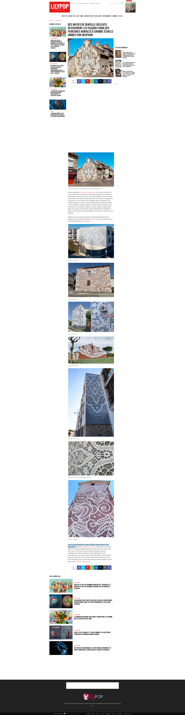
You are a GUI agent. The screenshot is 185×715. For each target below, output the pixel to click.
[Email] (100, 81)
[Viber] (109, 81)
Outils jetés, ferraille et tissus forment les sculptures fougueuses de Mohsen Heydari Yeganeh (92, 633)
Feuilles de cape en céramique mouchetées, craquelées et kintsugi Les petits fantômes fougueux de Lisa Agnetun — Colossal (130, 7)
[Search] (122, 3)
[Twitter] (83, 81)
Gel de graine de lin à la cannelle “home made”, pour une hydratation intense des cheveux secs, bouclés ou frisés (128, 55)
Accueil (51, 20)
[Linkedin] (96, 81)
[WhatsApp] (92, 81)
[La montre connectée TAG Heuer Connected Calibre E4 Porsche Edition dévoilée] (57, 105)
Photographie (120, 713)
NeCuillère (82, 192)
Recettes (88, 713)
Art (99, 713)
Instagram (87, 221)
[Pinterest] (87, 81)
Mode (102, 713)
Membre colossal (89, 547)
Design (93, 713)
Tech (52, 111)
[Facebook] (79, 81)
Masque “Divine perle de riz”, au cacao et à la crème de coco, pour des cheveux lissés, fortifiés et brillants (128, 74)
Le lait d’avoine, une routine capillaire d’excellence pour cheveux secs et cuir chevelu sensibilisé (128, 64)
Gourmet (126, 713)
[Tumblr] (105, 81)
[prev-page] (116, 80)
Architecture (107, 713)
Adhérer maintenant (83, 561)
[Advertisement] (97, 9)
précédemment (91, 192)
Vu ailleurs (129, 0)
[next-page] (118, 80)
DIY (123, 50)
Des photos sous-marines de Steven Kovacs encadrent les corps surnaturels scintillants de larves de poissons (92, 649)
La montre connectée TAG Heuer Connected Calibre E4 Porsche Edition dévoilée (58, 114)
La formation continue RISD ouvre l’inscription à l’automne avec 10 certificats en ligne (58, 93)
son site (95, 219)
